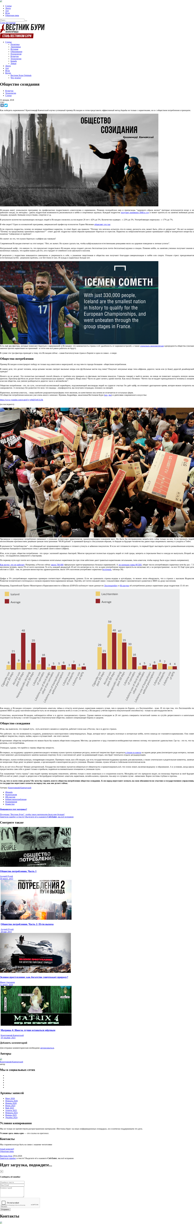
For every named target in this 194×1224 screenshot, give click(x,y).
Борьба (14, 61)
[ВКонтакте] (2, 105)
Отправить (5, 1209)
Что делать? (16, 78)
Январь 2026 (11, 1103)
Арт (7, 11)
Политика (15, 44)
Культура (15, 56)
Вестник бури (6, 1156)
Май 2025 (9, 1108)
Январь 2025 (11, 1115)
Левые (13, 63)
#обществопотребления (15, 799)
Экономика (16, 47)
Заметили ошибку (8, 1158)
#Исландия (10, 797)
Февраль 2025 (11, 1113)
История (14, 49)
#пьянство (10, 804)
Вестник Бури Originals (21, 75)
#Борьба (9, 792)
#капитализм (11, 794)
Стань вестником (7, 23)
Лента (8, 8)
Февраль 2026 (11, 1101)
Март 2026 (10, 1098)
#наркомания (11, 802)
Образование (16, 51)
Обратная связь (12, 15)
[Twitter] (6, 105)
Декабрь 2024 (11, 1117)
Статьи (8, 6)
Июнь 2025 (10, 1105)
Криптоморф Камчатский (19, 788)
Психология (16, 54)
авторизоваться (47, 1048)
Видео (8, 73)
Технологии (16, 59)
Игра (7, 13)
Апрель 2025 (11, 1110)
